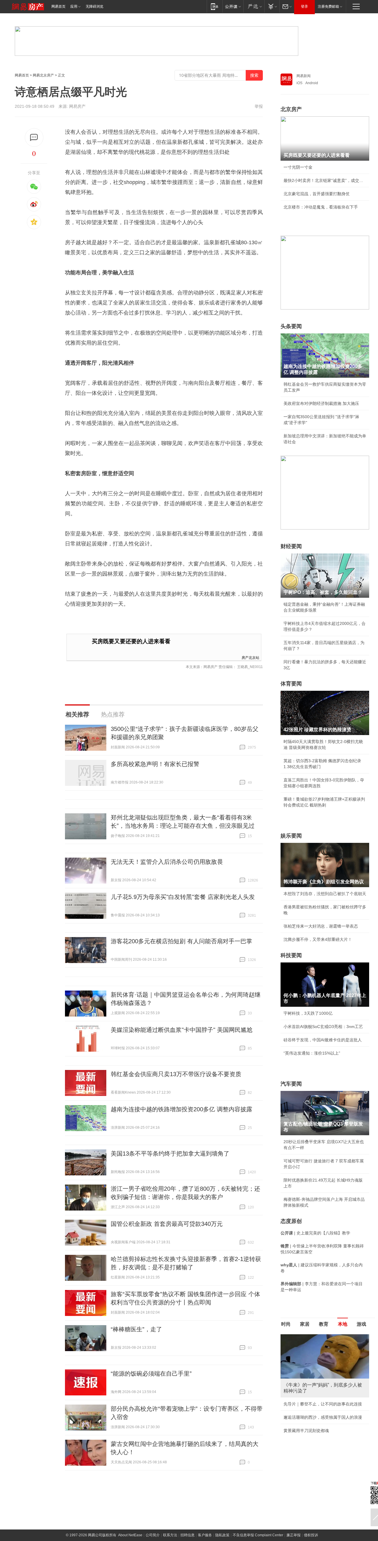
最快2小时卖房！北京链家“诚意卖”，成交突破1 (325, 180)
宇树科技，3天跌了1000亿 (308, 1013)
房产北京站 (250, 657)
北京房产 (291, 109)
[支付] (271, 6)
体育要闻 (291, 684)
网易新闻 (303, 76)
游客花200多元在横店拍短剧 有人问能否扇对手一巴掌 (181, 941)
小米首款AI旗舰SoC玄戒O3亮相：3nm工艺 (323, 1026)
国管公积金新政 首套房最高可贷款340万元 (167, 1224)
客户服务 (205, 1535)
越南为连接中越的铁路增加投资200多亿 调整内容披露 (181, 1109)
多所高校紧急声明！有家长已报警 (155, 764)
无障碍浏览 (94, 6)
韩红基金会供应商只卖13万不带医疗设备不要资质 (176, 1074)
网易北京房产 (43, 75)
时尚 (286, 1324)
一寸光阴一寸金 (298, 167)
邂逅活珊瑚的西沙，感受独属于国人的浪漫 (323, 1417)
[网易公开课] (232, 6)
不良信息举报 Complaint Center (258, 1535)
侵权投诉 (311, 1535)
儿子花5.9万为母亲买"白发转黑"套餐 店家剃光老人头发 (183, 897)
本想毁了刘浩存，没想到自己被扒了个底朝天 (325, 893)
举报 (259, 106)
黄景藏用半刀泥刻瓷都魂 (306, 1430)
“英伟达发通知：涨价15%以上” (312, 1053)
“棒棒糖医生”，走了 (136, 1329)
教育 (323, 1324)
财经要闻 (291, 546)
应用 (73, 6)
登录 (304, 6)
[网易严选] (253, 6)
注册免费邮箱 (328, 6)
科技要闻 (291, 955)
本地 (342, 1324)
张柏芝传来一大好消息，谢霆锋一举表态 (321, 926)
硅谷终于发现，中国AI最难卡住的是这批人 (323, 1039)
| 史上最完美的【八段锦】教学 (315, 1233)
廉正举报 (293, 1535)
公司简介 (153, 1535)
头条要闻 (291, 326)
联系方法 (170, 1535)
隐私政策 (222, 1535)
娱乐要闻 (291, 836)
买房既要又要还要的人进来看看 (131, 641)
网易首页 (58, 6)
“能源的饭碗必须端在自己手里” (151, 1373)
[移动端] (214, 6)
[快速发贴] (34, 137)
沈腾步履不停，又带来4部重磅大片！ (318, 939)
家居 (304, 1324)
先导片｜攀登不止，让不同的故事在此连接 (323, 1404)
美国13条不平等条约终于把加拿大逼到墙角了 (170, 1153)
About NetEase (130, 1535)
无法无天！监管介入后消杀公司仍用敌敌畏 (167, 862)
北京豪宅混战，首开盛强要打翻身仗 (317, 193)
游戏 (361, 1324)
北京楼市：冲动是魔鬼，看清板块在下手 (321, 207)
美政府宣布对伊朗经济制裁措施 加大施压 (321, 403)
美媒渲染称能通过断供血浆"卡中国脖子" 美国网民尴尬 (181, 1030)
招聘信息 (187, 1535)
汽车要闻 (291, 1084)
